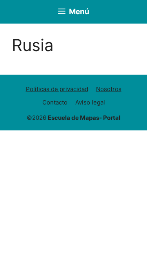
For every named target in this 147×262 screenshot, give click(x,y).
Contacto (54, 102)
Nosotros (109, 89)
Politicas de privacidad (57, 89)
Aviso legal (90, 102)
